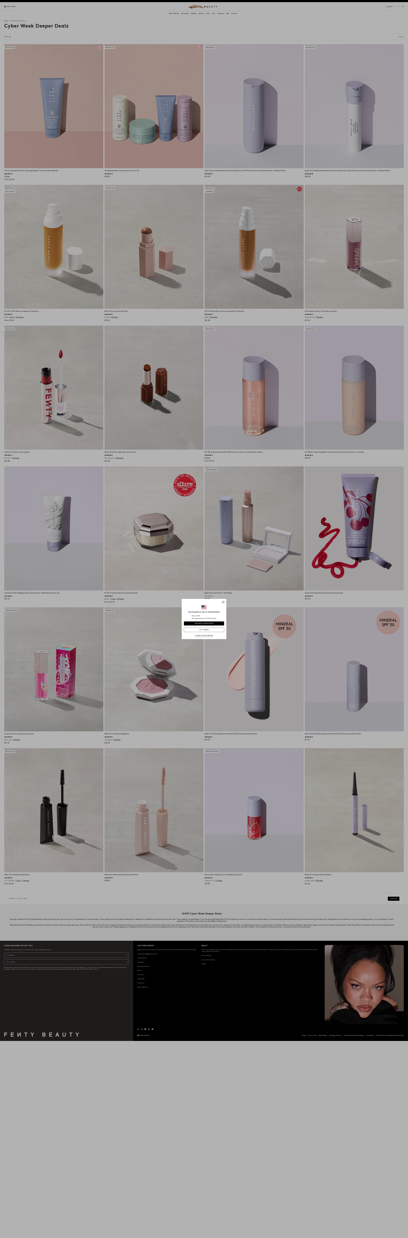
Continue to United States (204, 623)
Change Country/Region (204, 635)
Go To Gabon (204, 629)
